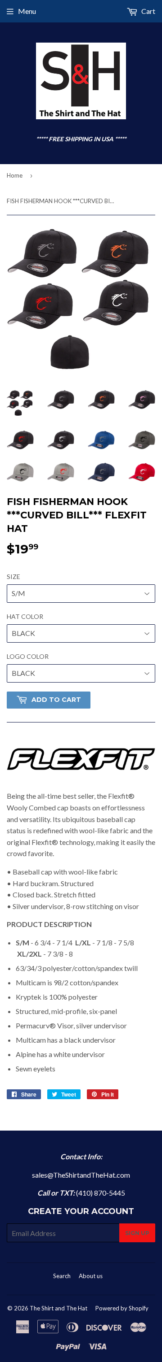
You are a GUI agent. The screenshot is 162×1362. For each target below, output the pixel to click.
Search (62, 1275)
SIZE (13, 576)
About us (91, 1275)
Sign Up (137, 1233)
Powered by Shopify (121, 1308)
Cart (147, 11)
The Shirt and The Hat (58, 1308)
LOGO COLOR (28, 656)
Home (14, 175)
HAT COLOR (25, 616)
